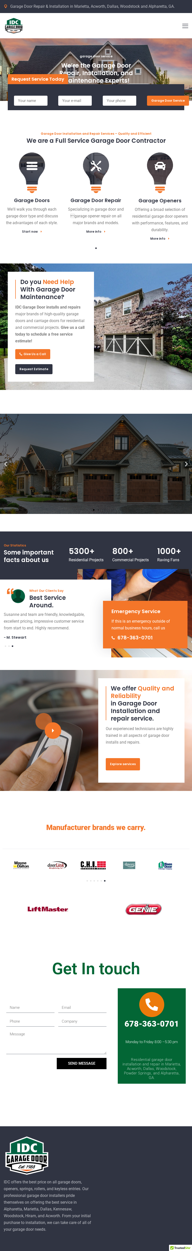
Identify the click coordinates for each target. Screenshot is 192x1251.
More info (93, 231)
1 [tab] (96, 248)
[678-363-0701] (151, 1004)
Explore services (123, 764)
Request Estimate (34, 369)
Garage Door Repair (95, 200)
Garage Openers (160, 200)
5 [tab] (101, 881)
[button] (5, 464)
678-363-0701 (134, 637)
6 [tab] (105, 881)
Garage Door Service (168, 100)
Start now (30, 231)
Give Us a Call (35, 354)
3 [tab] (12, 646)
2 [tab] (9, 646)
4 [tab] (97, 881)
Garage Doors (32, 200)
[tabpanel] (32, 187)
